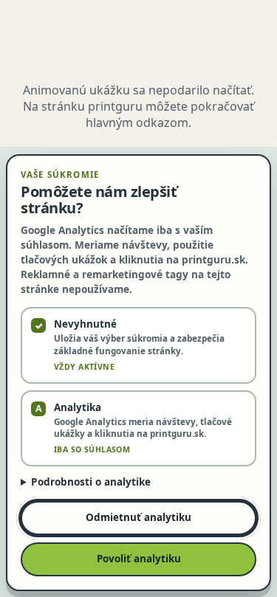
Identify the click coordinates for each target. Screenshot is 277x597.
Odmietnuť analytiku (138, 517)
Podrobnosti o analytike (91, 482)
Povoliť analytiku (139, 558)
